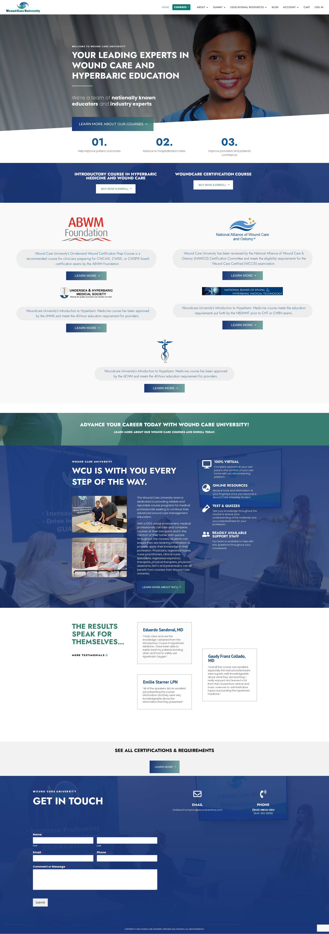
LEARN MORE (164, 766)
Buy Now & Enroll (115, 188)
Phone (102, 852)
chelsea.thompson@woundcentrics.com (197, 810)
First (35, 845)
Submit (40, 902)
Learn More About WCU (160, 587)
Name (38, 834)
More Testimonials (88, 655)
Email (38, 852)
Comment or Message (50, 867)
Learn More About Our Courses (111, 124)
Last (99, 845)
